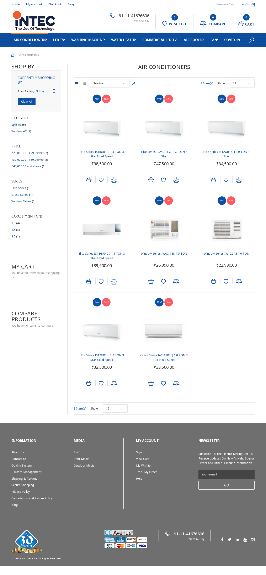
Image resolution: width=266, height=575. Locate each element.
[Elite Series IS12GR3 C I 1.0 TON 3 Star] (226, 128)
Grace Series (22, 195)
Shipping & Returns (24, 478)
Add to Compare (114, 180)
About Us (17, 452)
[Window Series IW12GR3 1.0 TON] (226, 229)
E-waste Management (26, 472)
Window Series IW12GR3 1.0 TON (226, 253)
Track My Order (146, 472)
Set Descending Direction (133, 83)
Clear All (26, 101)
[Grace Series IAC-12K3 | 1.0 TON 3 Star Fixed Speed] (164, 331)
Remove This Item (54, 91)
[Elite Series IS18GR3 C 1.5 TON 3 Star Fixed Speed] (102, 128)
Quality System (21, 465)
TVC (76, 452)
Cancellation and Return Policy (32, 498)
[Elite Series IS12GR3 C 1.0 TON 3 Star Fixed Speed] (102, 331)
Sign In (140, 452)
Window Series (23, 201)
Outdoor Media (84, 465)
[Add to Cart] (88, 179)
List (84, 83)
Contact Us (19, 459)
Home (15, 4)
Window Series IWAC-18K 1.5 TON (164, 253)
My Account (34, 4)
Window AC (21, 131)
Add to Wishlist (101, 180)
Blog (71, 4)
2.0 (15, 236)
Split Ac (18, 124)
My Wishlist (143, 465)
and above (28, 166)
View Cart (142, 459)
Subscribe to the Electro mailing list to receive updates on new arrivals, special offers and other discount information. (226, 458)
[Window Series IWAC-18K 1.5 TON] (164, 229)
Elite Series (21, 188)
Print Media (81, 459)
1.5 (15, 230)
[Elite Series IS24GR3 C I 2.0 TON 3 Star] (164, 128)
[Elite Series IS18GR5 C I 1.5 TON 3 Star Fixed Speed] (102, 229)
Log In (245, 4)
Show (221, 83)
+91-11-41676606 (133, 15)
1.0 (15, 223)
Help (139, 478)
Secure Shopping (22, 485)
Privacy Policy (20, 492)
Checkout (54, 4)
